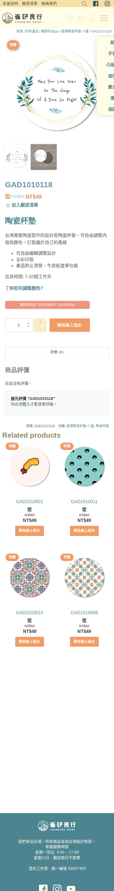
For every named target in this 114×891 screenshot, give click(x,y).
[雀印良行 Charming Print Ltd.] (22, 18)
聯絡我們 (49, 3)
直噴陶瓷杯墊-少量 (75, 31)
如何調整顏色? (28, 288)
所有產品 (32, 31)
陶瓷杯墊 (102, 426)
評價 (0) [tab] (57, 352)
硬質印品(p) (50, 31)
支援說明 (10, 3)
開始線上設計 (29, 531)
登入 (26, 404)
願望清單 (30, 3)
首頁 (19, 31)
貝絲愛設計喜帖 (57, 877)
